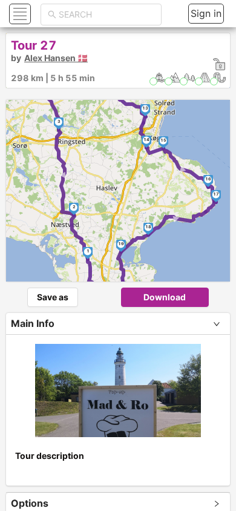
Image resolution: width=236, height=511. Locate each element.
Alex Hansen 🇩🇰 (56, 58)
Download (164, 297)
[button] (18, 13)
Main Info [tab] (32, 323)
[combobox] (106, 14)
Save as (52, 297)
